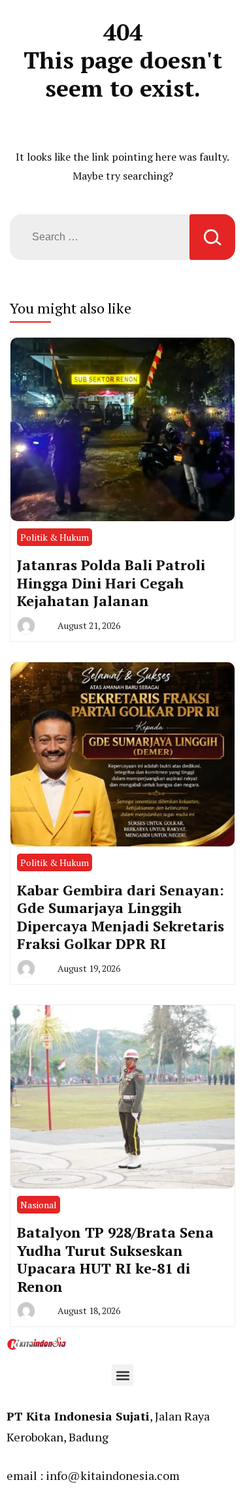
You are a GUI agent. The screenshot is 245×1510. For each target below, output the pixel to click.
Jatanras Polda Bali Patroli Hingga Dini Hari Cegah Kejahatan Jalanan (111, 582)
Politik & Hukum (54, 537)
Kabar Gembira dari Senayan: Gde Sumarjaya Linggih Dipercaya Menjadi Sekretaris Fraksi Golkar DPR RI (120, 917)
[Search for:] (99, 237)
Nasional (38, 1204)
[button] (122, 1375)
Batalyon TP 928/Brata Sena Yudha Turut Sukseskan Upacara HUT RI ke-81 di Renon (115, 1259)
